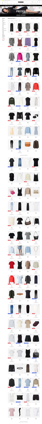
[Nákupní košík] (39, 2)
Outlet (3, 0)
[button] (33, 18)
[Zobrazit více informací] (11, 64)
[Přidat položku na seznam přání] (14, 23)
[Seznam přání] (37, 2)
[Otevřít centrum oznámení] (35, 2)
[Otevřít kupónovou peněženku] (32, 2)
